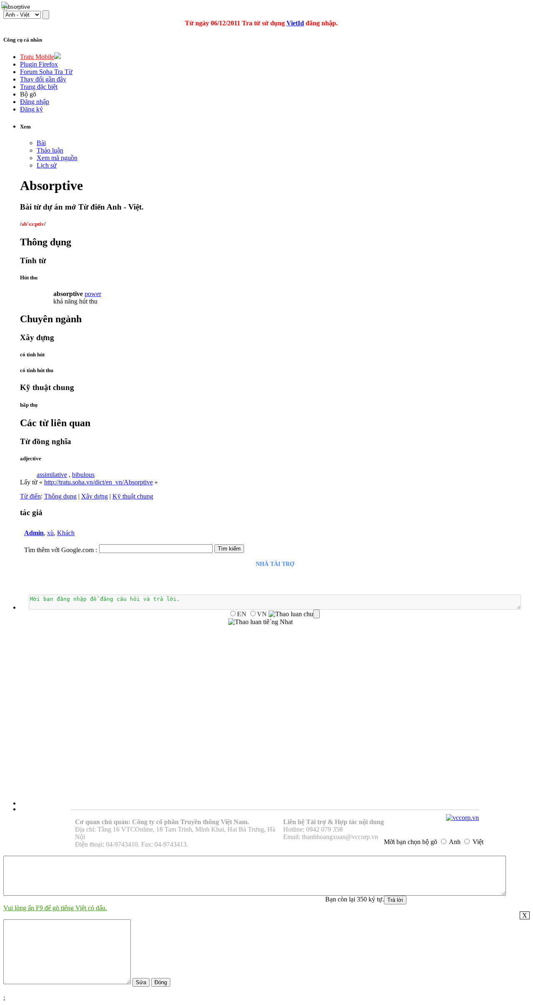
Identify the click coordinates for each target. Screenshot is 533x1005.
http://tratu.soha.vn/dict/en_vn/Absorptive (98, 482)
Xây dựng (94, 496)
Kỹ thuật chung (132, 496)
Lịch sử (47, 165)
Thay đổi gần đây (43, 79)
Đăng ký (31, 109)
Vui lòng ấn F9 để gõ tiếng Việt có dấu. (55, 907)
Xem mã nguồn (57, 157)
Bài (41, 142)
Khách (66, 532)
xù (50, 532)
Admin (34, 532)
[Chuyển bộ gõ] (5, 6)
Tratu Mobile (37, 56)
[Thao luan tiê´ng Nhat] (260, 622)
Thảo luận (50, 150)
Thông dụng (60, 496)
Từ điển (30, 496)
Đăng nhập (34, 101)
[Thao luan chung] (294, 614)
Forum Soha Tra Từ (46, 71)
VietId (295, 23)
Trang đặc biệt (38, 86)
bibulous (83, 474)
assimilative (52, 474)
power (93, 293)
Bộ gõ (28, 94)
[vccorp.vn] (462, 817)
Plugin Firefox (39, 64)
